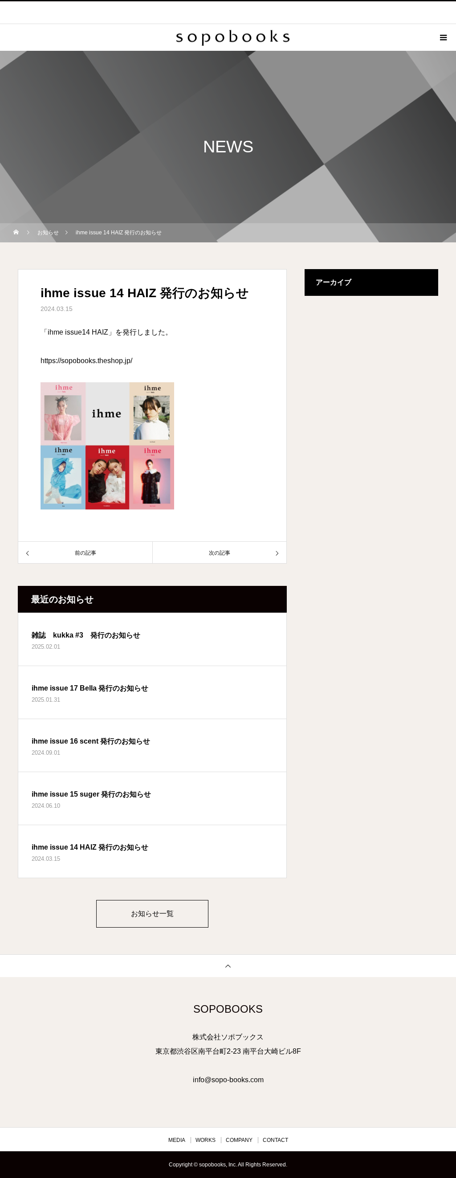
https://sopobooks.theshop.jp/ (86, 360)
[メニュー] (442, 37)
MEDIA (176, 1140)
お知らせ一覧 (152, 913)
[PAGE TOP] (228, 965)
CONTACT (275, 1140)
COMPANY (239, 1140)
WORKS (205, 1140)
